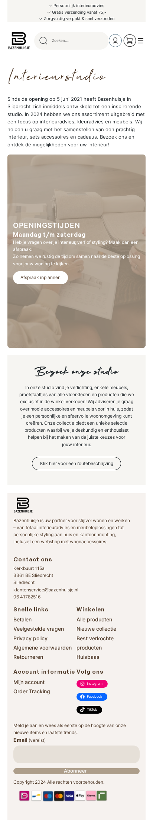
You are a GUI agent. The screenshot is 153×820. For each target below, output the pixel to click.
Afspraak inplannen (40, 277)
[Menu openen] (140, 40)
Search (100, 41)
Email (29, 740)
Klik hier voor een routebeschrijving (76, 463)
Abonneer (75, 771)
